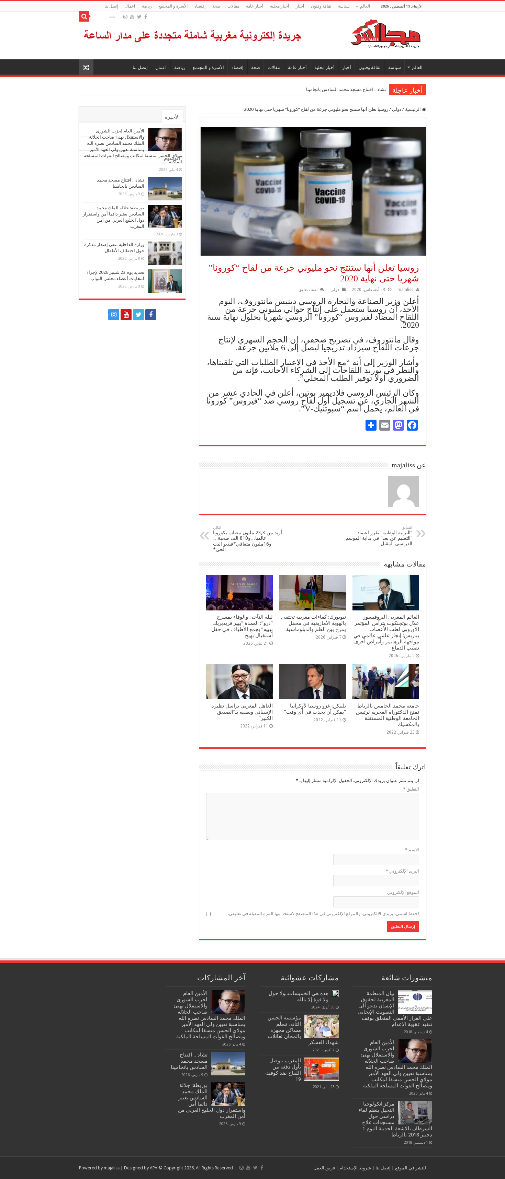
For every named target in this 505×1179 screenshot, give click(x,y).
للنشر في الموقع (410, 1167)
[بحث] (84, 16)
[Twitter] (139, 17)
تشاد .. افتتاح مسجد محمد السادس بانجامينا (346, 89)
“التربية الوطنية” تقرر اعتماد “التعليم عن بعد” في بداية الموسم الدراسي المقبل (379, 535)
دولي (396, 109)
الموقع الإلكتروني (403, 892)
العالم (365, 6)
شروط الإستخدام (354, 1167)
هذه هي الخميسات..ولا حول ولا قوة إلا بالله (298, 996)
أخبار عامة (254, 6)
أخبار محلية (279, 6)
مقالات (233, 6)
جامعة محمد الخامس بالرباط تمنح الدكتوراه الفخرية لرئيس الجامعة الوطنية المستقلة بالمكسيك (387, 715)
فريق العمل (324, 1167)
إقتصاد (199, 6)
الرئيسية (413, 109)
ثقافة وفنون (321, 6)
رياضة (147, 6)
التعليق (411, 789)
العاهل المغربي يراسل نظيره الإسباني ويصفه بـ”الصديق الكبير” (242, 712)
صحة (216, 6)
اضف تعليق (308, 289)
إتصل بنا (111, 6)
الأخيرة (172, 117)
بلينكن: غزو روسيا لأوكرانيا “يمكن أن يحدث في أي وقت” (315, 709)
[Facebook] (146, 17)
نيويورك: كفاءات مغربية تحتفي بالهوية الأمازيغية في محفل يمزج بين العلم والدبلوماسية (313, 623)
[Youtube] (132, 17)
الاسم (412, 849)
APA (153, 1167)
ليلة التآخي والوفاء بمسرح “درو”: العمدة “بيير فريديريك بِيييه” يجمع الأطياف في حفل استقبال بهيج (242, 626)
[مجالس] (361, 32)
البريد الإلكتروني (402, 871)
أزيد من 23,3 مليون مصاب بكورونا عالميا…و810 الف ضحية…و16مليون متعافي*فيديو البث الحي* (247, 538)
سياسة (344, 6)
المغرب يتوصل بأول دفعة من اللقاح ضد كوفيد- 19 (282, 1070)
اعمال (130, 6)
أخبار (300, 6)
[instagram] (125, 17)
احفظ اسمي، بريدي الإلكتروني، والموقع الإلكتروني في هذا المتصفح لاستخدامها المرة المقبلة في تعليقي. (323, 913)
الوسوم (172, 158)
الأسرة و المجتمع (173, 6)
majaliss (405, 289)
